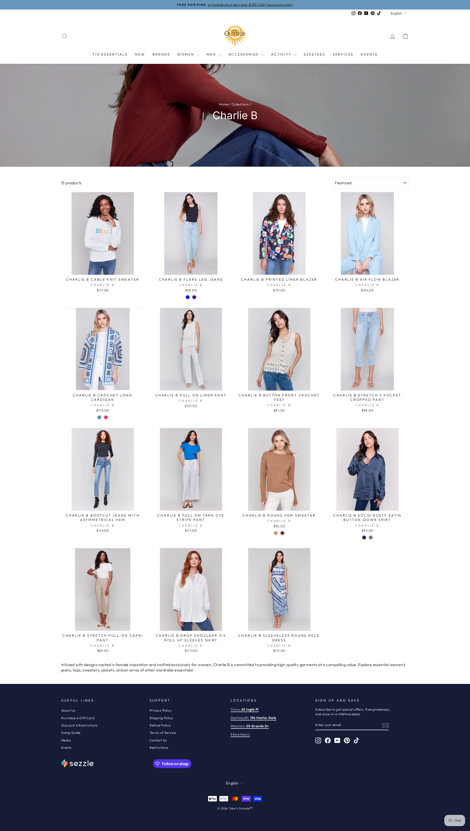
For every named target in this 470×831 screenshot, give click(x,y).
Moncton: (250, 726)
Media (66, 740)
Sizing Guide (71, 732)
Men (212, 54)
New (140, 54)
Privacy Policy (161, 710)
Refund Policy (160, 725)
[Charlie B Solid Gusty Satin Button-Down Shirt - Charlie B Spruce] (370, 537)
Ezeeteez (314, 54)
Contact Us (158, 740)
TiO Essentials (110, 54)
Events (369, 54)
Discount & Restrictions (79, 725)
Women (186, 54)
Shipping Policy (161, 718)
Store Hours (240, 734)
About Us (68, 710)
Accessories (244, 54)
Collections (240, 104)
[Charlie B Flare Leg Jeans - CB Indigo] (194, 297)
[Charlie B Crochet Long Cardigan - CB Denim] (99, 417)
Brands (161, 54)
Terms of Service (163, 732)
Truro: (245, 709)
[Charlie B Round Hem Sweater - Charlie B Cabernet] (282, 533)
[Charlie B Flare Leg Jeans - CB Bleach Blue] (187, 297)
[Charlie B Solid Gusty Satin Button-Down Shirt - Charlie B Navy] (364, 537)
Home (224, 104)
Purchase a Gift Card (77, 718)
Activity (282, 54)
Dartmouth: (253, 718)
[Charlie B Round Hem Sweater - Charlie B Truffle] (275, 533)
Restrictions (159, 747)
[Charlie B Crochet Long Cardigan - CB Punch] (106, 417)
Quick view (102, 269)
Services (343, 54)
